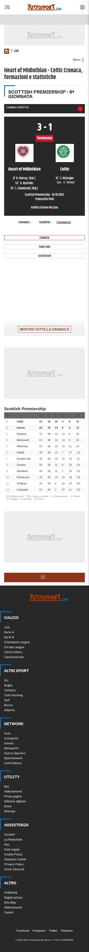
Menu (77, 59)
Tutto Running (13, 695)
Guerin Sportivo (14, 753)
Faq (6, 844)
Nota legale (12, 849)
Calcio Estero (13, 652)
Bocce (8, 705)
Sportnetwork (13, 758)
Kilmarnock (23, 477)
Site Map (10, 902)
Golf (7, 700)
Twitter (53, 930)
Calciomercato (14, 657)
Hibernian (22, 446)
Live (7, 627)
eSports (9, 710)
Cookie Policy (13, 854)
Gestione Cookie (15, 859)
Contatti (9, 834)
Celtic (20, 421)
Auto (7, 733)
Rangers (21, 434)
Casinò (8, 912)
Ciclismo (10, 690)
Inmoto (9, 743)
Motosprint (11, 748)
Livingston (22, 489)
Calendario (23, 222)
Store (8, 806)
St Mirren (22, 483)
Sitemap (9, 811)
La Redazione (13, 839)
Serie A (9, 632)
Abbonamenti (13, 791)
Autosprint (11, 738)
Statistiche (44, 256)
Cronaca (44, 237)
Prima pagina (13, 796)
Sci (6, 680)
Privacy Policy (14, 864)
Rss (6, 786)
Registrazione (13, 897)
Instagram (39, 930)
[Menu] (7, 7)
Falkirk (20, 452)
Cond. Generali (14, 869)
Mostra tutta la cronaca (44, 329)
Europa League (14, 647)
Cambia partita (17, 107)
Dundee (21, 465)
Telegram (67, 930)
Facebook (22, 930)
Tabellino (44, 246)
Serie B (9, 637)
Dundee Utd (23, 458)
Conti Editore (13, 763)
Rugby (8, 685)
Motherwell (23, 440)
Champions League (17, 642)
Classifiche (44, 222)
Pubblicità (10, 892)
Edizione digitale (15, 801)
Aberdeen (22, 471)
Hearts (21, 427)
